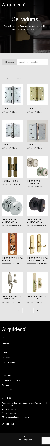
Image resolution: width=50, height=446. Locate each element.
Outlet (11, 78)
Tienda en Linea (8, 362)
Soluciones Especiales (11, 380)
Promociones (7, 375)
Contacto (5, 385)
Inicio (4, 78)
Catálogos (6, 357)
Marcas (5, 348)
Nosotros (5, 343)
